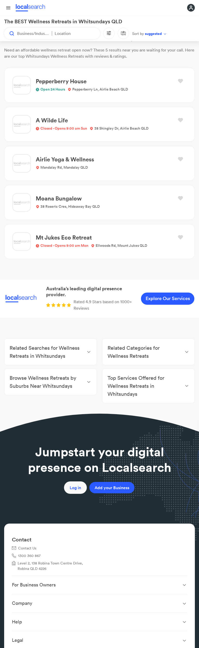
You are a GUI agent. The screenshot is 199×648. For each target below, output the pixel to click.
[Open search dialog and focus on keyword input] (9, 33)
